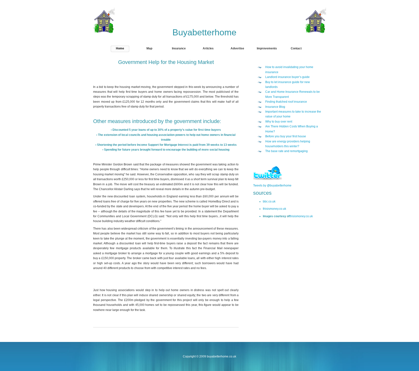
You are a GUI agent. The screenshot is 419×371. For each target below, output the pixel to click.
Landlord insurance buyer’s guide (287, 77)
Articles (208, 48)
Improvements (267, 48)
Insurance (179, 48)
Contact (296, 48)
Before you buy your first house (285, 136)
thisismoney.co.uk (274, 208)
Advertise (237, 48)
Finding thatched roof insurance (286, 101)
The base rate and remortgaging (286, 151)
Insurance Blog (275, 106)
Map (149, 48)
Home (120, 48)
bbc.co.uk (269, 201)
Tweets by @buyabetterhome (272, 185)
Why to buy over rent (278, 121)
